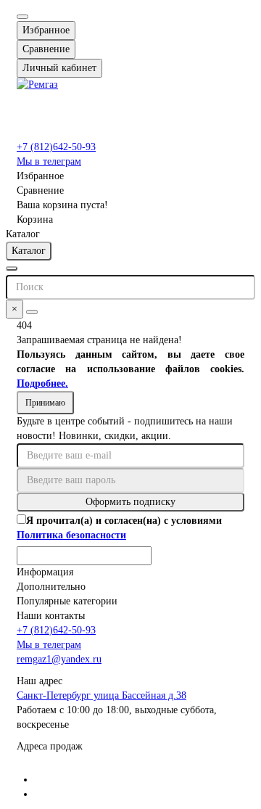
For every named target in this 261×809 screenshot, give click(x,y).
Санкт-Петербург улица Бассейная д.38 (101, 695)
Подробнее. (42, 383)
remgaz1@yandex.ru (59, 659)
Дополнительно (51, 586)
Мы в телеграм (49, 161)
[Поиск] (32, 312)
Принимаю (45, 403)
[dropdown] (22, 17)
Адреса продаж (50, 746)
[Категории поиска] (11, 268)
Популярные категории (67, 601)
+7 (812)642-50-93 (56, 146)
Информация (45, 572)
